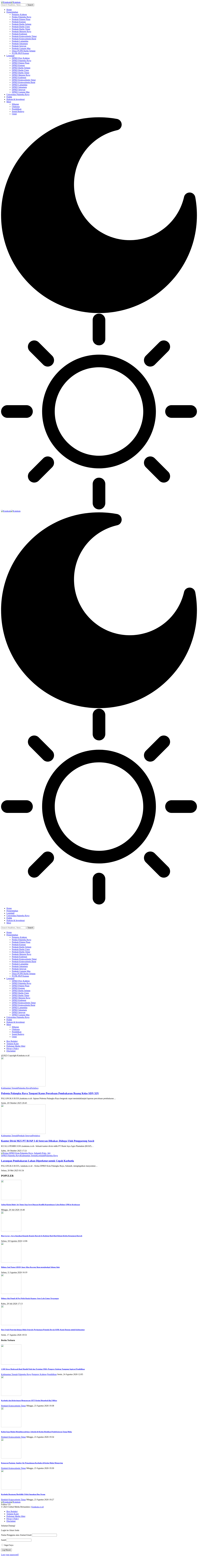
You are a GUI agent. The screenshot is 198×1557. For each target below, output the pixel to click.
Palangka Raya (24, 1088)
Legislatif (41, 1155)
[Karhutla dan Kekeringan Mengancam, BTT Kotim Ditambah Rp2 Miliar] (11, 1395)
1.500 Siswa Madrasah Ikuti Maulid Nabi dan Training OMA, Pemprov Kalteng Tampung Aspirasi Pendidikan (43, 1369)
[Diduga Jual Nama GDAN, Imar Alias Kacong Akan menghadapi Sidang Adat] (11, 1262)
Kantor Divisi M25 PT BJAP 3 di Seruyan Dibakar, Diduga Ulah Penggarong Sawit (47, 1140)
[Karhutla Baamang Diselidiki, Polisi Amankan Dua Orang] (11, 1489)
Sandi (3, 1540)
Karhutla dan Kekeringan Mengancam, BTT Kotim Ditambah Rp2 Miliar (29, 1400)
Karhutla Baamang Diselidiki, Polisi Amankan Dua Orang (23, 1494)
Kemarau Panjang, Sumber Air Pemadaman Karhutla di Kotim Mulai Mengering (32, 1463)
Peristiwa (34, 1088)
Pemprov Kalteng (39, 1374)
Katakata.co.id (37, 1507)
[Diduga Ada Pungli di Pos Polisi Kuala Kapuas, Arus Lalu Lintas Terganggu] (11, 1293)
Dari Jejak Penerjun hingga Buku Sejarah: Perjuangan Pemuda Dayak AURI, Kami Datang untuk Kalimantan (43, 1330)
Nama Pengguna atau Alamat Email (16, 1535)
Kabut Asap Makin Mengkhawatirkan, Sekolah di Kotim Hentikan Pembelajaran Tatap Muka (36, 1432)
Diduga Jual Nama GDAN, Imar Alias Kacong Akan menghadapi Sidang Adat (30, 1267)
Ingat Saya (8, 1545)
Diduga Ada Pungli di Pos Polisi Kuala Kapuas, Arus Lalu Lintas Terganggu (30, 1298)
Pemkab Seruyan (25, 1135)
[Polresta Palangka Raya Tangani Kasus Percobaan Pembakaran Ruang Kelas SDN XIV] (23, 1086)
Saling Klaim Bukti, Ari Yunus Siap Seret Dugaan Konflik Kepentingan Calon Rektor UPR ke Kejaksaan (40, 1205)
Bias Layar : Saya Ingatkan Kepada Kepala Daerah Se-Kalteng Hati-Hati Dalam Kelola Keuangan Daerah (41, 1236)
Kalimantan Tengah (9, 1088)
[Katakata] (10, 2)
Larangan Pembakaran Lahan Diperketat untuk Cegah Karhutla (37, 1160)
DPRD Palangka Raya (10, 1155)
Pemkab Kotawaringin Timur (13, 1406)
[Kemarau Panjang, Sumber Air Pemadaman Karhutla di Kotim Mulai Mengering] (11, 1458)
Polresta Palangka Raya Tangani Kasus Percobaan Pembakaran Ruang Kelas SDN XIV (50, 1093)
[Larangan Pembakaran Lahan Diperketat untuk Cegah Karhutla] (25, 1153)
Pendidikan (52, 1374)
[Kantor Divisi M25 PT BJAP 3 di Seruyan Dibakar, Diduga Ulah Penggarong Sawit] (23, 1133)
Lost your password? (10, 1554)
